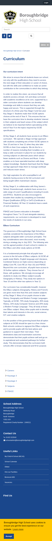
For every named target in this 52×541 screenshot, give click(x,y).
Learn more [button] (18, 529)
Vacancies (8, 482)
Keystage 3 (12, 376)
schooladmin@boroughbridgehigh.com (19, 440)
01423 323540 (10, 437)
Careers (10, 370)
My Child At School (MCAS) (14, 456)
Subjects (11, 386)
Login (46, 2)
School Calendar (11, 462)
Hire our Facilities (11, 472)
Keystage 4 (12, 381)
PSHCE (10, 391)
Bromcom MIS (10, 477)
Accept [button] (9, 536)
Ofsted (7, 467)
